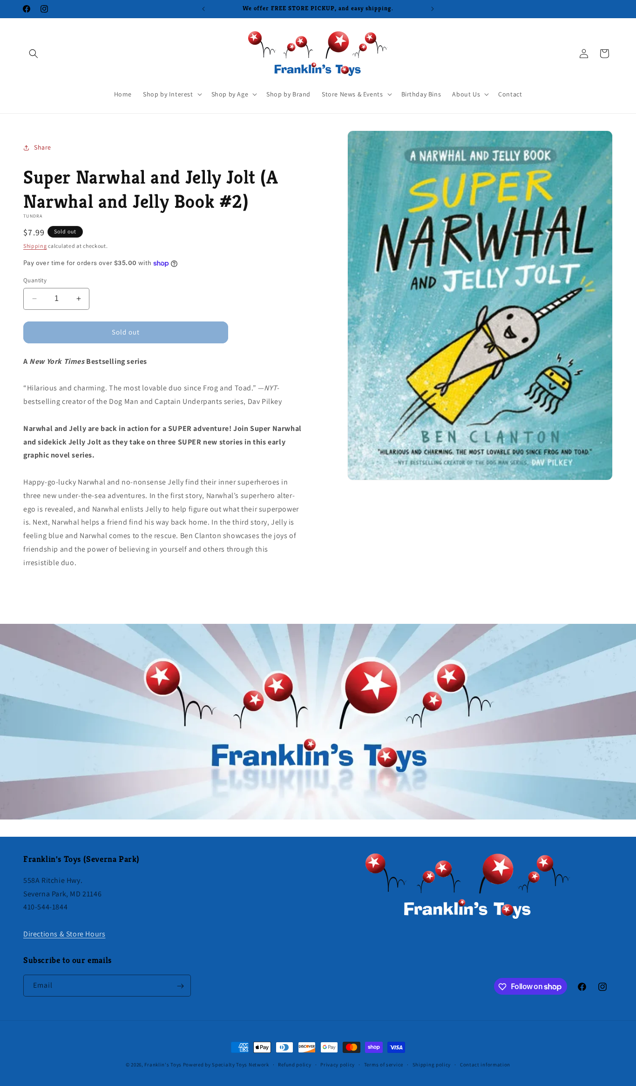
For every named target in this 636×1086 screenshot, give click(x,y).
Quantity (35, 280)
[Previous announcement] (203, 9)
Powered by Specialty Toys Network (226, 1064)
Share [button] (42, 147)
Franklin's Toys (163, 1064)
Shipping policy (432, 1064)
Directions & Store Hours (64, 933)
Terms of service (383, 1064)
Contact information (485, 1064)
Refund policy (294, 1064)
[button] (33, 53)
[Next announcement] (432, 9)
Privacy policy (337, 1064)
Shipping (35, 245)
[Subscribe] (180, 986)
